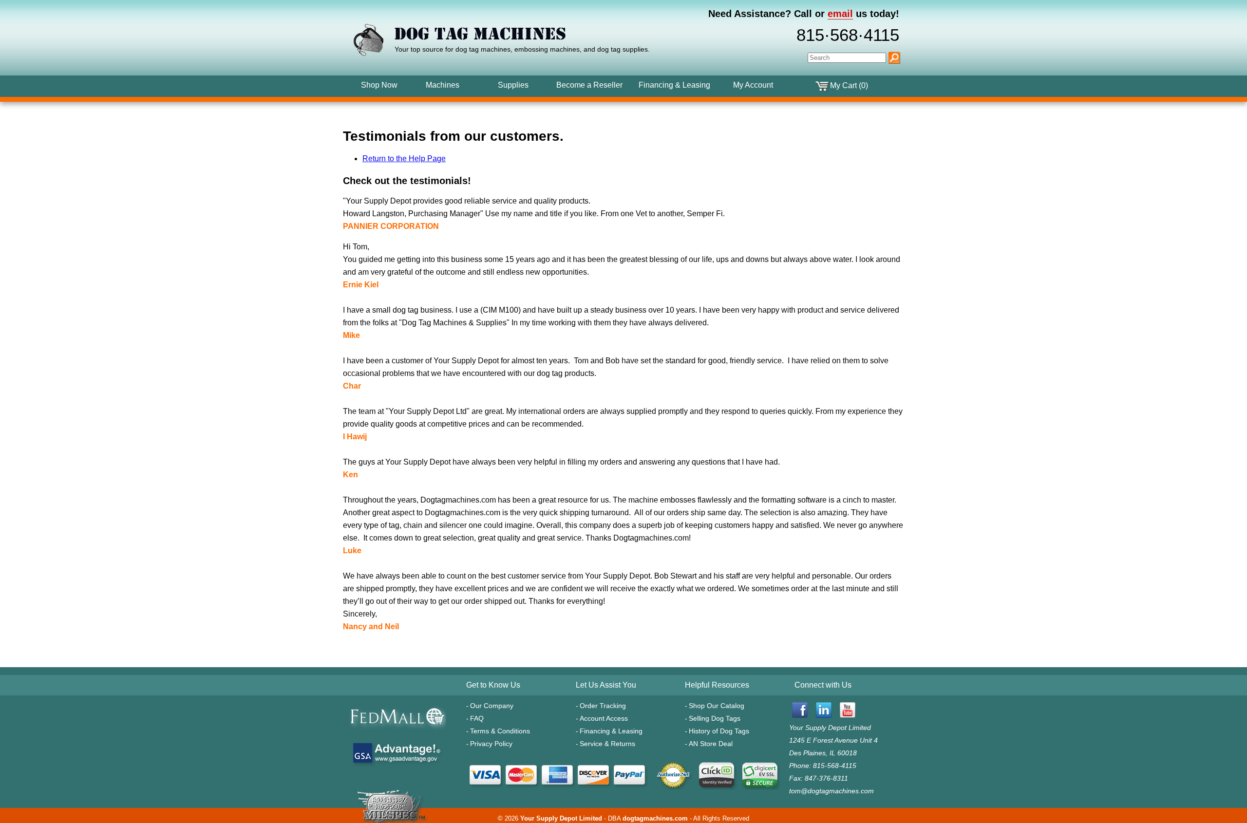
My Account (753, 85)
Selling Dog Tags (714, 718)
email (840, 13)
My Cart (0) (849, 85)
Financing (674, 85)
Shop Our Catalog (716, 706)
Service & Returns (607, 744)
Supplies (513, 85)
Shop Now (379, 85)
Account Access (604, 718)
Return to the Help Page (404, 158)
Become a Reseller (589, 85)
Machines (442, 85)
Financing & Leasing (611, 731)
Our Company (491, 706)
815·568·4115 (847, 35)
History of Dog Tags (719, 731)
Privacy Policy (491, 744)
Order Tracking (603, 706)
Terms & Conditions (500, 731)
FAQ (477, 718)
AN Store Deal (711, 744)
